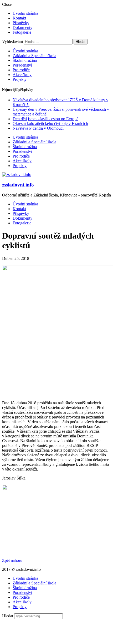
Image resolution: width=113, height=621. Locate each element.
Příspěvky (21, 23)
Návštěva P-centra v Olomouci (38, 128)
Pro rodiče (21, 70)
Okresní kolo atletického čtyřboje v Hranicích (50, 123)
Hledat (8, 616)
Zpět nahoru (12, 560)
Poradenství (22, 65)
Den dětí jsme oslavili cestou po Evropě (45, 119)
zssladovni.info (18, 185)
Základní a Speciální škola (34, 55)
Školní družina (25, 60)
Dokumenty (22, 27)
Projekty (20, 79)
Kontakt (19, 18)
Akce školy (22, 74)
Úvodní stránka (25, 13)
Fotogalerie (22, 32)
